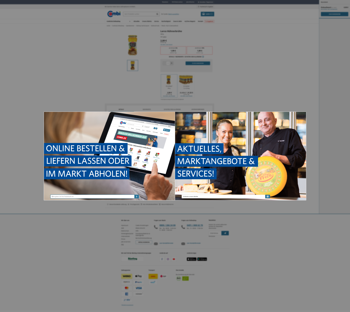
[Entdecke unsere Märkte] (267, 196)
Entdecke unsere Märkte (190, 196)
